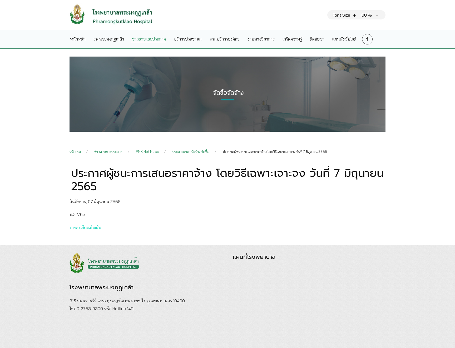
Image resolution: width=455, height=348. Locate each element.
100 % (366, 15)
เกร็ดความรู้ (292, 39)
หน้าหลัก (78, 39)
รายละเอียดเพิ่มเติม (85, 227)
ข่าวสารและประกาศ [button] (149, 39)
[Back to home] (115, 15)
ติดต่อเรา (317, 39)
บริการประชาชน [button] (188, 39)
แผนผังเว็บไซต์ (344, 39)
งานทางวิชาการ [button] (261, 39)
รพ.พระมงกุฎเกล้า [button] (108, 39)
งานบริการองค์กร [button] (224, 39)
